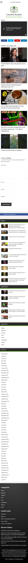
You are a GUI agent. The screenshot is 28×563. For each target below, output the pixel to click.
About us (3, 516)
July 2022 (3, 451)
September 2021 (5, 475)
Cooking (3, 332)
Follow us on (10, 214)
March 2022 (4, 460)
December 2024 (5, 396)
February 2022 (4, 463)
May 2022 (3, 456)
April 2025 (3, 389)
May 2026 (3, 361)
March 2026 (4, 365)
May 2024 (3, 403)
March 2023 (4, 432)
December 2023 (5, 413)
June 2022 (3, 453)
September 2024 (5, 401)
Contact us (3, 514)
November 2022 (5, 441)
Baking (2, 328)
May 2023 (3, 427)
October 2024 (4, 399)
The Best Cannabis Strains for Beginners (11, 150)
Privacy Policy (4, 521)
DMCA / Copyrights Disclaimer (8, 518)
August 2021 (4, 477)
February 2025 (4, 394)
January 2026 (4, 368)
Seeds (3, 20)
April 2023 (3, 429)
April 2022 (3, 458)
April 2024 (3, 406)
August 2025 (4, 380)
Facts (2, 335)
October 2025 (4, 375)
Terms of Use (16, 556)
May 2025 (3, 387)
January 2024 (4, 410)
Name (2, 182)
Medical (3, 342)
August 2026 (4, 353)
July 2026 (3, 356)
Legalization (4, 340)
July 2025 (3, 382)
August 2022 (4, 448)
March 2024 (4, 408)
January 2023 (4, 437)
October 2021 (4, 472)
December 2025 (5, 370)
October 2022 (4, 444)
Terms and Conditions (6, 523)
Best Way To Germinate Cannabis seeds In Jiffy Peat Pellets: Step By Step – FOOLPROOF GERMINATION (13, 129)
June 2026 (3, 358)
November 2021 (5, 470)
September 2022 (5, 446)
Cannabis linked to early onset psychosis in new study (13, 545)
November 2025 (5, 372)
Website (3, 196)
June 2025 (3, 384)
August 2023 (4, 420)
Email (2, 189)
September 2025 (5, 377)
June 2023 (3, 425)
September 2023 (5, 418)
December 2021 (5, 467)
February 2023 (4, 434)
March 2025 (4, 391)
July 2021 (3, 479)
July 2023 (3, 422)
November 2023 (5, 415)
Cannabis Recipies (15, 2)
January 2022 (4, 465)
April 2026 (3, 363)
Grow (2, 337)
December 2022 (5, 439)
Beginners (3, 330)
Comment (3, 165)
